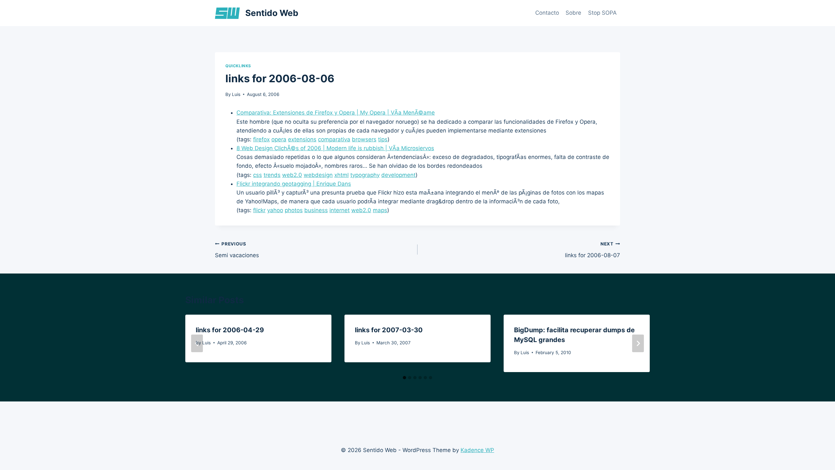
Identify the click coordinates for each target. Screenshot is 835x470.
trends (272, 175)
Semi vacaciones (237, 249)
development (398, 175)
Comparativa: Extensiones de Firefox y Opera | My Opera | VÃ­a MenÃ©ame (335, 112)
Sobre (573, 12)
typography (365, 175)
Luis (236, 94)
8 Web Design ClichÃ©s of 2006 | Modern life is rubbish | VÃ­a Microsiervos (335, 148)
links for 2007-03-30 (389, 330)
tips (382, 139)
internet (339, 210)
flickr (259, 210)
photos (294, 210)
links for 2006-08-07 (592, 249)
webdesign (318, 175)
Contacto (547, 12)
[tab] (404, 377)
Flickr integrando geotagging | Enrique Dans (293, 183)
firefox (261, 139)
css (257, 175)
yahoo (275, 210)
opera (278, 139)
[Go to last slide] (197, 343)
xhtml (341, 175)
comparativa (334, 139)
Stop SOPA (602, 12)
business (316, 210)
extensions (302, 139)
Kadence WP (477, 450)
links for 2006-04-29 (230, 330)
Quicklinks (238, 65)
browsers (364, 139)
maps (380, 210)
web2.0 (292, 175)
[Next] (638, 343)
